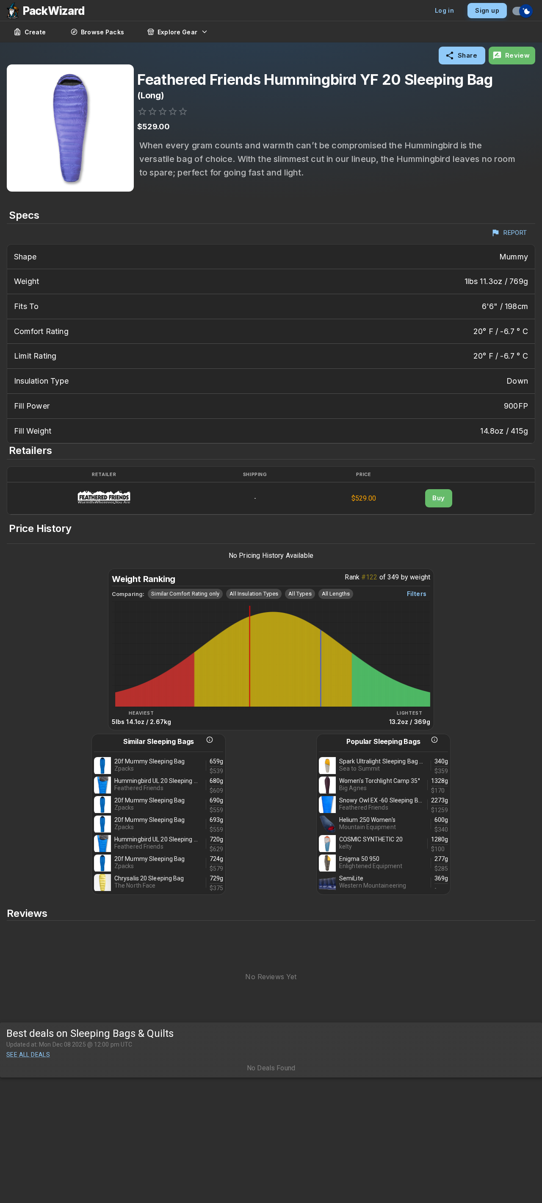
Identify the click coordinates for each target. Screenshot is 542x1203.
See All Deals (28, 1054)
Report (515, 233)
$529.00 (363, 498)
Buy (438, 498)
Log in (444, 10)
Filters (417, 593)
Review (517, 55)
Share (467, 55)
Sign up (487, 10)
